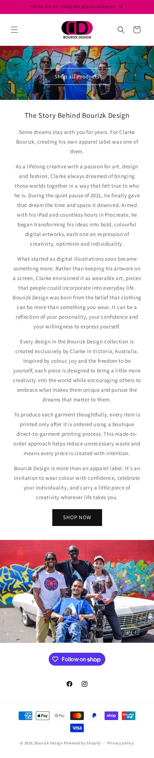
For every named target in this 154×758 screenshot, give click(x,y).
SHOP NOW (77, 517)
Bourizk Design (49, 742)
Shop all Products (77, 76)
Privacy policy (120, 742)
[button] (14, 30)
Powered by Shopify (82, 742)
